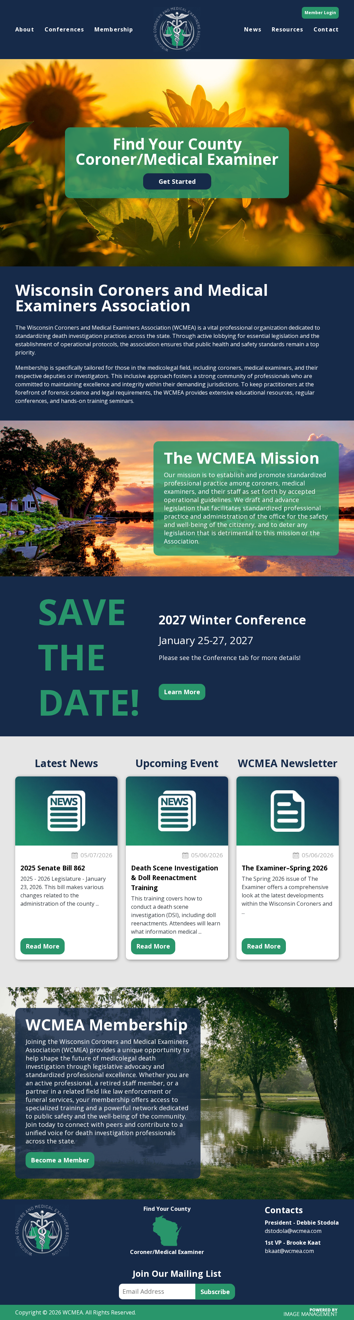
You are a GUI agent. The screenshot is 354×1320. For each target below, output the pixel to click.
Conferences (64, 29)
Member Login (320, 13)
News (252, 29)
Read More (42, 946)
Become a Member (60, 1160)
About (24, 29)
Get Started (177, 181)
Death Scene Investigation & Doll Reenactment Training (174, 878)
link (167, 1209)
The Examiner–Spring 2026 (284, 868)
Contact (326, 29)
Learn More (182, 692)
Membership (113, 29)
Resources (287, 29)
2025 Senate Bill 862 (52, 868)
